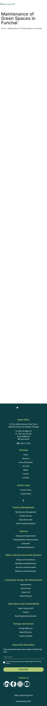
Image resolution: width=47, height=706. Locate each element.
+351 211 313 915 (25, 434)
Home (3, 28)
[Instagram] (20, 684)
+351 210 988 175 (24, 431)
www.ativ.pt (24, 439)
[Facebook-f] (13, 684)
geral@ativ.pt (25, 436)
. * (23, 662)
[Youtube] (27, 684)
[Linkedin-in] (7, 684)
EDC (29, 701)
